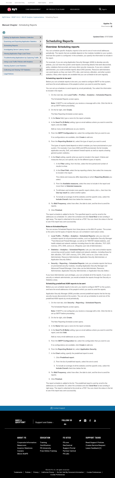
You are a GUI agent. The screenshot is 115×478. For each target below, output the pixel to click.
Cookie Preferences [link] (94, 472)
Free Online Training (48, 451)
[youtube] (94, 420)
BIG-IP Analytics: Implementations (33, 17)
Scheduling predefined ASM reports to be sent (66, 284)
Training (43, 442)
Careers (20, 451)
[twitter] (79, 420)
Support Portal (69, 448)
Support (31, 3)
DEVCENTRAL (20, 3)
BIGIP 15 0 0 (16, 17)
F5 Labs (66, 454)
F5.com (9, 3)
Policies (28, 472)
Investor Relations (24, 448)
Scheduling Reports (11, 45)
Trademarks (18, 472)
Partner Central (69, 451)
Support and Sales (44, 422)
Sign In (104, 9)
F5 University (45, 448)
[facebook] (89, 420)
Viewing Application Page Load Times (17, 53)
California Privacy (47, 472)
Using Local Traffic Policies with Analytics (18, 62)
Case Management (33, 9)
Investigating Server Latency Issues (16, 49)
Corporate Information (26, 442)
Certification (45, 445)
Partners (42, 3)
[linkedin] (84, 420)
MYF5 (51, 3)
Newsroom (21, 445)
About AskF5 (22, 454)
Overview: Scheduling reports (62, 47)
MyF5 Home (6, 17)
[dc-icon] (64, 424)
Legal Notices (9, 74)
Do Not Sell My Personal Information (70, 472)
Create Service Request (95, 445)
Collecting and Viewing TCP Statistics (17, 70)
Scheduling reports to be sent (58, 78)
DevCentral (67, 445)
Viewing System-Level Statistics (15, 66)
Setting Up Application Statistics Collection (19, 37)
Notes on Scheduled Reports (56, 226)
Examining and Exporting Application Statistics (20, 41)
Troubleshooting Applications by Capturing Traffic (21, 58)
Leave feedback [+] (93, 448)
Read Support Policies (95, 442)
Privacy (36, 472)
